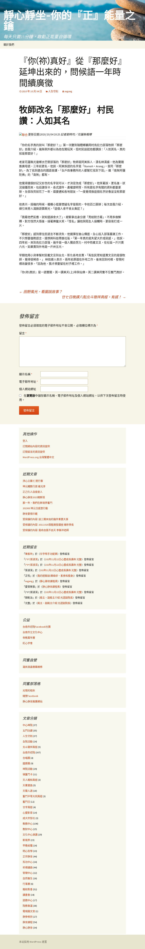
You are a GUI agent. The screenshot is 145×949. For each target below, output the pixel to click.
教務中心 (28, 823)
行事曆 (26, 883)
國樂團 (26, 763)
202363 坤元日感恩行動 (35, 508)
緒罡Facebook (30, 696)
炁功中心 (28, 862)
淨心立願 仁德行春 (33, 480)
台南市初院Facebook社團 (37, 626)
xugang (68, 91)
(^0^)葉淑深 (31, 559)
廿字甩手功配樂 (48, 553)
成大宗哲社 (29, 818)
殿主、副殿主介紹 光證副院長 (56, 597)
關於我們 (9, 44)
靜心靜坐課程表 (48, 581)
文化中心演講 (30, 834)
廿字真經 (28, 807)
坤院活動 (28, 768)
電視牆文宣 (29, 911)
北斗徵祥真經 (30, 747)
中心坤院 (28, 725)
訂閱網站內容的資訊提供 (36, 446)
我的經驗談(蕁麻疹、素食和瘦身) (55, 575)
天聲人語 (28, 790)
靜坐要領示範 (30, 513)
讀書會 (26, 894)
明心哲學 (28, 851)
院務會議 (28, 905)
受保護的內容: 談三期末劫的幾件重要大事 (45, 519)
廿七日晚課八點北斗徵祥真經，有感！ (94, 297)
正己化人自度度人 (32, 491)
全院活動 (28, 741)
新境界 (26, 840)
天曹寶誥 (28, 785)
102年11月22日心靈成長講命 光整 (63, 559)
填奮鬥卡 (28, 774)
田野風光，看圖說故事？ (40, 291)
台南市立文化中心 (32, 632)
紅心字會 (28, 643)
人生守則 (53, 91)
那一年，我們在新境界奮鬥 (37, 502)
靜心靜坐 (28, 927)
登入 (25, 440)
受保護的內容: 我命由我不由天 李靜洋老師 (46, 530)
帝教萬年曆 (29, 637)
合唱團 (26, 758)
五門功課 (28, 730)
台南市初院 (29, 752)
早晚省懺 (28, 845)
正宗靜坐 (28, 856)
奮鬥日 (26, 801)
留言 (23, 333)
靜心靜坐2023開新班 (34, 497)
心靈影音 (28, 812)
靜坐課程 (28, 922)
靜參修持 (28, 916)
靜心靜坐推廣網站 (32, 701)
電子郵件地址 (28, 381)
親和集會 (28, 889)
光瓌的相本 (29, 690)
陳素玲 (29, 553)
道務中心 (28, 900)
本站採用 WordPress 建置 (33, 941)
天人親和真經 (30, 779)
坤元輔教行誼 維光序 (34, 486)
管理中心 (28, 872)
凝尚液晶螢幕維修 (32, 666)
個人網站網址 (27, 389)
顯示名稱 (25, 374)
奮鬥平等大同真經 (32, 796)
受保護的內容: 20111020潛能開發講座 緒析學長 (48, 524)
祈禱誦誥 (28, 867)
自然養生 (28, 878)
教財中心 (28, 829)
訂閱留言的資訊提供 (34, 451)
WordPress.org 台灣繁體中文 (38, 457)
